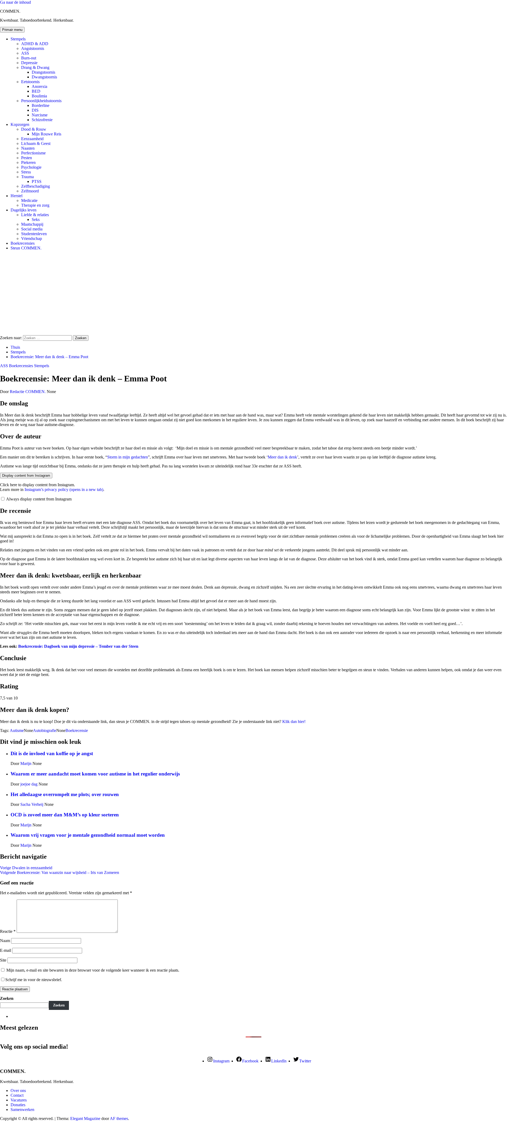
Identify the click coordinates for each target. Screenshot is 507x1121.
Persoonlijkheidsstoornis (41, 100)
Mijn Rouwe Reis (46, 134)
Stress (26, 172)
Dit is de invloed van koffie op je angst (52, 753)
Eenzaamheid (32, 138)
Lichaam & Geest (35, 143)
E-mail (5, 950)
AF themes (119, 1118)
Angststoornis (32, 48)
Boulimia (39, 96)
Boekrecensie (76, 730)
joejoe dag (29, 784)
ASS (25, 53)
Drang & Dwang (35, 67)
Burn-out (28, 58)
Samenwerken (22, 1109)
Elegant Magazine (85, 1118)
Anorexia (39, 86)
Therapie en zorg (35, 205)
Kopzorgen (20, 124)
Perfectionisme (33, 153)
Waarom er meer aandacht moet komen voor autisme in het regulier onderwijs (95, 774)
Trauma (27, 176)
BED (36, 91)
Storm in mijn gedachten (127, 457)
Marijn (26, 763)
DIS (35, 110)
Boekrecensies (23, 243)
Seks (36, 219)
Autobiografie (44, 730)
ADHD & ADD (34, 43)
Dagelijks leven (23, 210)
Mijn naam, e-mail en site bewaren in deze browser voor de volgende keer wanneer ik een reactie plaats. (92, 970)
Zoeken (6, 998)
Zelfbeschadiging (35, 186)
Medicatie (29, 200)
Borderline (40, 105)
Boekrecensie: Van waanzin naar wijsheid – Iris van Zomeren (59, 872)
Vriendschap (31, 238)
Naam (5, 940)
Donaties (18, 1105)
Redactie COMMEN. (28, 391)
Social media (32, 229)
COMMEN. (10, 11)
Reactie (8, 931)
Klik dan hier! (294, 721)
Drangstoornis (43, 72)
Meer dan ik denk (282, 457)
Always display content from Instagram (39, 499)
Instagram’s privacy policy (64, 489)
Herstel (16, 195)
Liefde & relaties (35, 214)
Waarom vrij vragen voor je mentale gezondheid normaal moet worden (88, 835)
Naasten (28, 148)
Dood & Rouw (33, 129)
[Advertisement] (253, 292)
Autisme (17, 730)
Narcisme (40, 115)
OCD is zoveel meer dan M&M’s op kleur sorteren (65, 814)
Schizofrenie (42, 119)
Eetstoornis (30, 81)
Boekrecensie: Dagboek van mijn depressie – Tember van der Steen (77, 646)
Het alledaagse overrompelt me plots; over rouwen (65, 794)
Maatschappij (32, 224)
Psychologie (31, 167)
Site (3, 960)
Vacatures (19, 1100)
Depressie (29, 62)
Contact (17, 1095)
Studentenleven (34, 233)
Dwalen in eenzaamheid (26, 867)
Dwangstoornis (44, 77)
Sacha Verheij (32, 804)
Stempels (18, 39)
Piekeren (28, 162)
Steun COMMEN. (26, 248)
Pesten (26, 157)
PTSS (36, 181)
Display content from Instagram (26, 475)
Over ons (18, 1090)
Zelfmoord (30, 191)
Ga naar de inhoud (15, 2)
